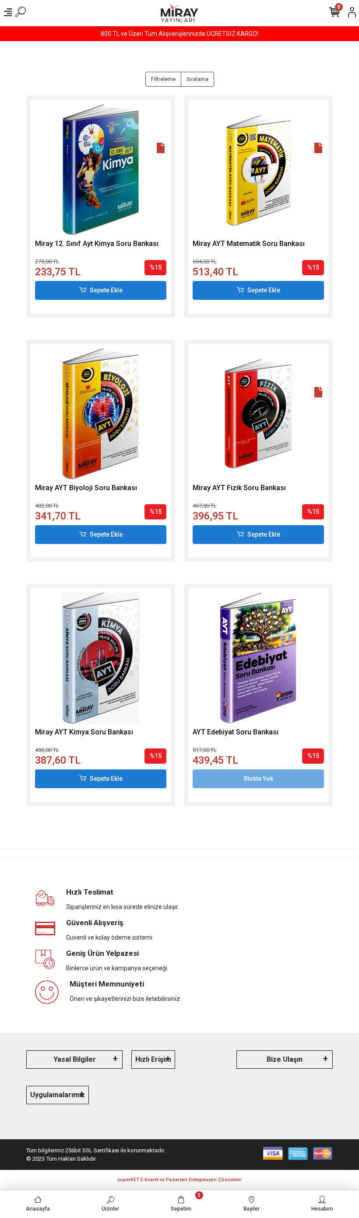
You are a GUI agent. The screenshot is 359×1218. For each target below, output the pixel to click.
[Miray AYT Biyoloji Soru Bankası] (100, 414)
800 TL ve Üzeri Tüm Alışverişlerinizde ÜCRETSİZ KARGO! (179, 33)
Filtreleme (163, 79)
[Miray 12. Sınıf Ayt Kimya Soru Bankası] (100, 169)
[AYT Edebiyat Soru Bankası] (258, 658)
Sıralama (197, 79)
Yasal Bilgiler (74, 1059)
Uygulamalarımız (57, 1095)
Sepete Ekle (106, 290)
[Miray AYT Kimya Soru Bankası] (100, 658)
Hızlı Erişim (153, 1059)
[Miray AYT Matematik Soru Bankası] (258, 169)
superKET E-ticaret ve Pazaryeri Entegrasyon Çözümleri (179, 1180)
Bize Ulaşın (285, 1059)
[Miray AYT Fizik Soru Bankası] (258, 414)
